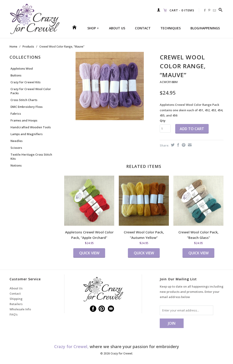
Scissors (16, 148)
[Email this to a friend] (189, 145)
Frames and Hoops (23, 120)
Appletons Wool (21, 68)
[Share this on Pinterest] (183, 145)
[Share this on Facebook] (177, 145)
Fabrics (15, 113)
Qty (162, 121)
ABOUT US (117, 28)
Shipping (16, 299)
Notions (16, 165)
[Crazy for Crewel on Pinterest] (209, 10)
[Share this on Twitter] (172, 145)
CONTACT (143, 28)
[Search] (221, 10)
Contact (15, 293)
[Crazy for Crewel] (35, 19)
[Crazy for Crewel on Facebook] (205, 10)
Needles (16, 141)
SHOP (93, 28)
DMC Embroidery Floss (26, 107)
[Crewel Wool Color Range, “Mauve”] (109, 86)
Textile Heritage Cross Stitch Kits (31, 156)
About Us (16, 288)
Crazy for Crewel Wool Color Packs (30, 91)
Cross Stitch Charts (23, 100)
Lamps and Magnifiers (26, 134)
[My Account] (159, 10)
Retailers (16, 304)
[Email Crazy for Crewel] (214, 10)
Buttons (15, 75)
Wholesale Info (20, 309)
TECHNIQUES (170, 28)
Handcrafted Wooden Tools (30, 127)
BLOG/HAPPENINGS (205, 28)
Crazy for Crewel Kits (25, 82)
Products (28, 46)
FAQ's (14, 314)
